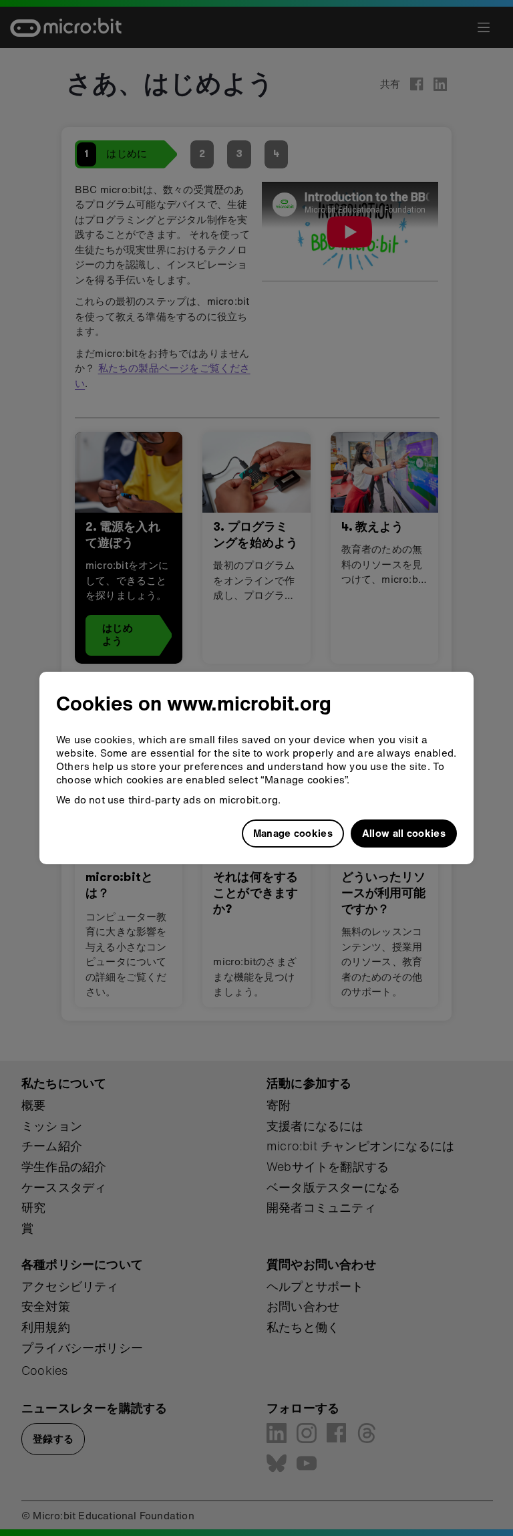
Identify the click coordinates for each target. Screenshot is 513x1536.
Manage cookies (293, 832)
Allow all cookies (404, 832)
